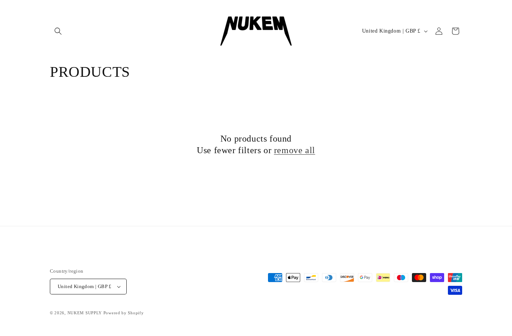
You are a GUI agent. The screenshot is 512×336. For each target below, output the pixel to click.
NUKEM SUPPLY (84, 313)
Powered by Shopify (123, 313)
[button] (58, 31)
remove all (294, 150)
